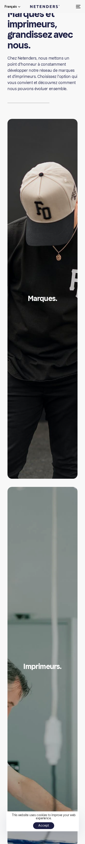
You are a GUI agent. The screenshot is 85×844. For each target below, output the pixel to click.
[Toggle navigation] (67, 6)
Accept (43, 825)
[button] (12, 7)
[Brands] (42, 299)
